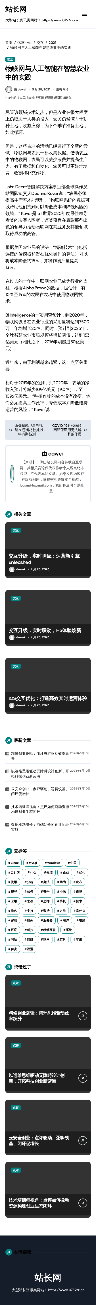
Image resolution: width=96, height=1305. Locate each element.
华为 (63, 882)
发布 (79, 882)
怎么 (30, 901)
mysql (33, 863)
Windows (53, 863)
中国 (73, 863)
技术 (79, 901)
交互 (10, 59)
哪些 (14, 892)
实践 (41, 98)
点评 (16, 983)
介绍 (49, 872)
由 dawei (20, 89)
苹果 (79, 939)
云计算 (15, 872)
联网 (59, 98)
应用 (14, 901)
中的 (13, 98)
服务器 (48, 920)
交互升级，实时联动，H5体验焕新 (45, 630)
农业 (32, 98)
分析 (30, 882)
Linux (15, 863)
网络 (30, 939)
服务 (30, 920)
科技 (30, 930)
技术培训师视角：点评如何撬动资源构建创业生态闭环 (40, 809)
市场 (79, 892)
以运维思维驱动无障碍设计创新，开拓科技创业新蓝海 (40, 773)
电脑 (82, 920)
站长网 (15, 8)
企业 (66, 872)
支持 (30, 911)
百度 (14, 930)
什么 (33, 872)
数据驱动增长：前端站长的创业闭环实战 (40, 827)
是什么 (80, 911)
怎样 (46, 901)
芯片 (63, 939)
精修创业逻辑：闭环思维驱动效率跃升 (40, 756)
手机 (63, 901)
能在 (68, 98)
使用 (14, 882)
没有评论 (62, 89)
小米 (63, 892)
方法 (63, 911)
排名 (14, 911)
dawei (55, 453)
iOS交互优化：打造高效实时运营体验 (48, 698)
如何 (30, 892)
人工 (22, 98)
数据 (46, 911)
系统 (69, 930)
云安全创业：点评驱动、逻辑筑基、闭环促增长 (40, 791)
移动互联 (49, 930)
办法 (46, 882)
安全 (46, 892)
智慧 (50, 98)
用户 (66, 920)
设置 (30, 949)
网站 (14, 939)
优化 (82, 872)
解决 (14, 949)
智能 (14, 920)
